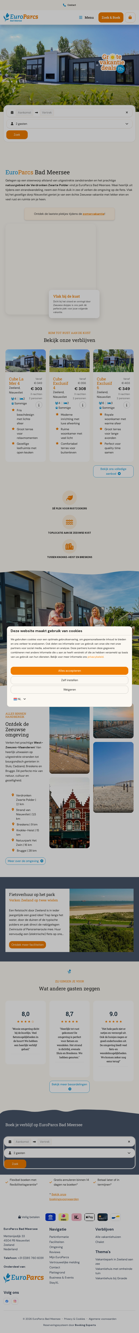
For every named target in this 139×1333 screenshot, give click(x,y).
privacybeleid (96, 656)
